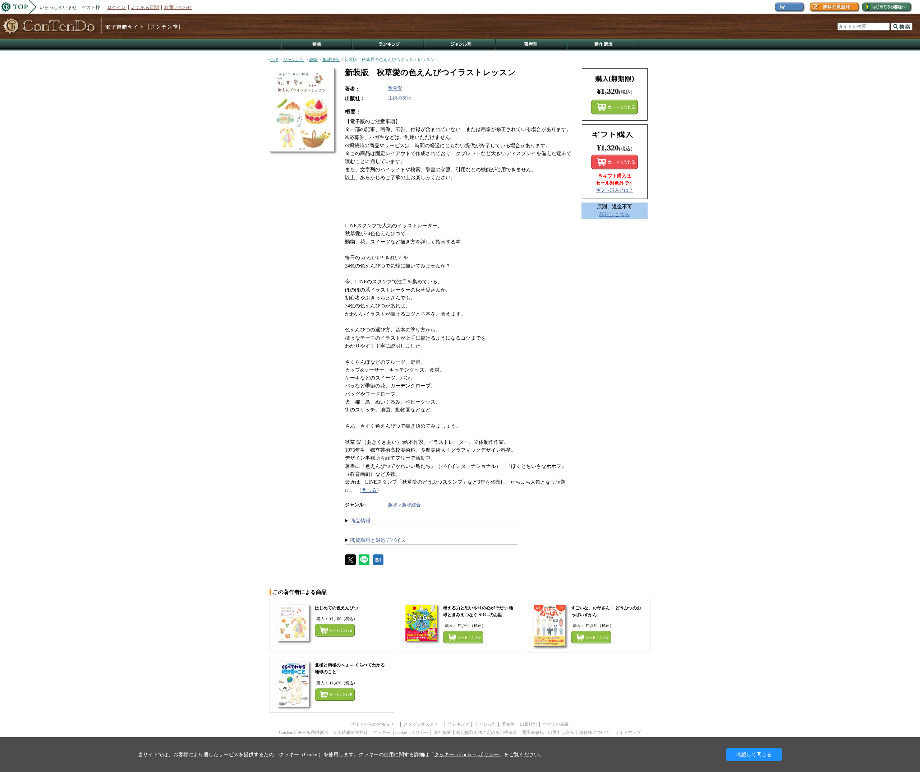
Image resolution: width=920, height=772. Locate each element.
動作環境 (603, 45)
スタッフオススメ (423, 724)
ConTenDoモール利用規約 (303, 732)
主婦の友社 (399, 98)
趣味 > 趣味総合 (404, 504)
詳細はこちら (614, 214)
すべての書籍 (556, 724)
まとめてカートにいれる (614, 107)
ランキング (388, 45)
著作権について (594, 732)
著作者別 (531, 45)
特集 (317, 45)
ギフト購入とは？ (614, 190)
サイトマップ (628, 732)
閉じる (369, 490)
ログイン (116, 7)
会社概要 (442, 732)
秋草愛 (395, 88)
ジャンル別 (460, 45)
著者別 (508, 724)
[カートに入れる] (614, 162)
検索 (901, 27)
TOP (274, 59)
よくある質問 (145, 7)
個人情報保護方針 (350, 732)
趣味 (313, 59)
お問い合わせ (178, 7)
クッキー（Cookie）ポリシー (400, 732)
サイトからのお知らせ (374, 724)
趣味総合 (331, 59)
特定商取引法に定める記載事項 (486, 732)
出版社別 (528, 724)
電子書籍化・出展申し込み (548, 732)
